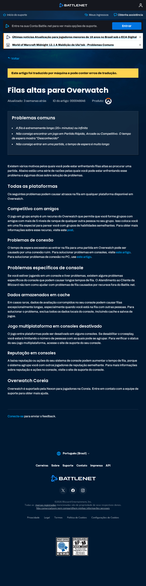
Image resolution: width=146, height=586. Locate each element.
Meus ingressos (98, 14)
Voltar (15, 58)
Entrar (127, 26)
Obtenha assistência (130, 14)
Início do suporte (16, 14)
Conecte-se (16, 416)
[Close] (140, 37)
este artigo (123, 252)
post (70, 230)
